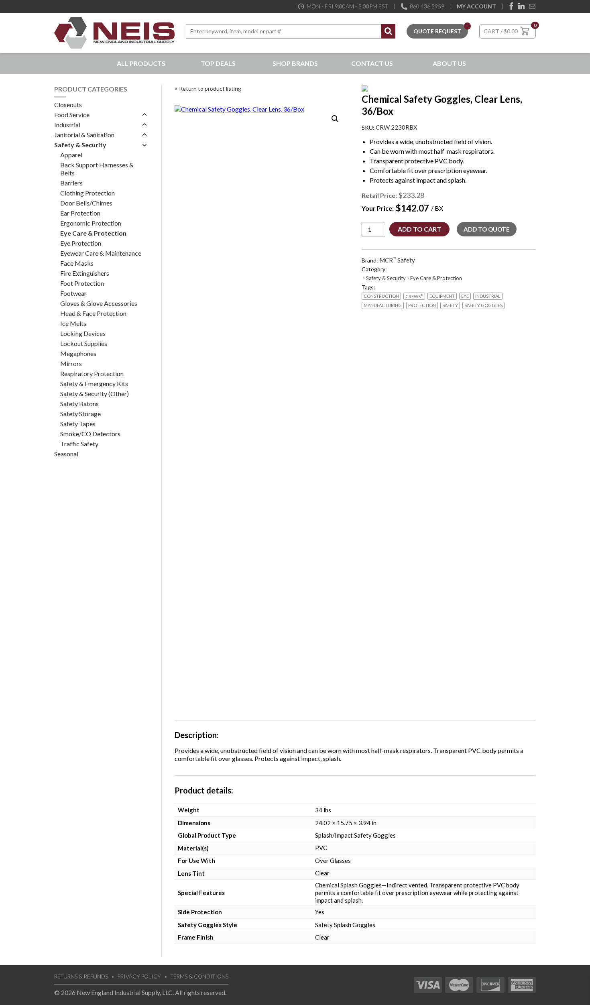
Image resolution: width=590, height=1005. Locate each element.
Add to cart (419, 229)
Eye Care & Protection (93, 233)
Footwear (73, 293)
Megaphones (78, 353)
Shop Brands (295, 63)
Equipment (442, 296)
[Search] (388, 31)
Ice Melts (73, 323)
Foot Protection (82, 283)
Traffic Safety (79, 444)
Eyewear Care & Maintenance (100, 253)
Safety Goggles (483, 305)
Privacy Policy (139, 976)
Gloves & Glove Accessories (98, 303)
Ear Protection (80, 213)
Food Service (72, 114)
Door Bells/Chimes (86, 203)
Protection (422, 305)
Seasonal (66, 454)
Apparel (71, 155)
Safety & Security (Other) (94, 393)
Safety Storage (80, 413)
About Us (449, 63)
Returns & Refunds (81, 976)
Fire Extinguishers (84, 273)
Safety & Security (80, 145)
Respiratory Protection (92, 373)
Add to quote (487, 229)
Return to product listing (210, 88)
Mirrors (71, 363)
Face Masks (77, 263)
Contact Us (372, 63)
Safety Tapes (78, 423)
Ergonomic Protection (90, 223)
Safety (450, 305)
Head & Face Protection (93, 313)
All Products (141, 63)
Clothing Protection (87, 193)
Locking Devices (83, 333)
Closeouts (68, 104)
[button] (335, 119)
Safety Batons (79, 403)
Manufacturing (383, 305)
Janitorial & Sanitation (84, 134)
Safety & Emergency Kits (94, 383)
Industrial (67, 124)
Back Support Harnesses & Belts (97, 169)
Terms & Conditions (199, 976)
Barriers (71, 183)
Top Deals (218, 63)
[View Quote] (437, 30)
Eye (465, 296)
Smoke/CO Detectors (90, 433)
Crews (414, 296)
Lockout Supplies (83, 343)
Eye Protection (80, 243)
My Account (476, 6)
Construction (381, 296)
